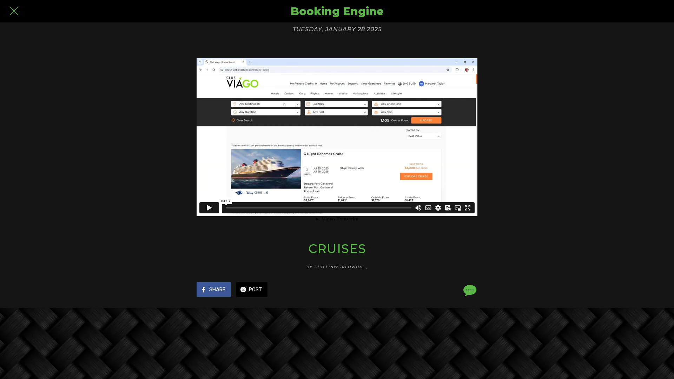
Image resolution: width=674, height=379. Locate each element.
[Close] (14, 11)
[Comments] (469, 290)
